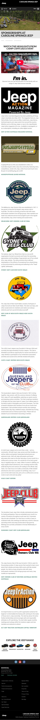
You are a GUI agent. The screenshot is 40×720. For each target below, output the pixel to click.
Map (2, 675)
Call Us (5, 8)
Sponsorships (9, 40)
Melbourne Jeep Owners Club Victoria (15, 221)
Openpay (24, 683)
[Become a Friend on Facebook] (24, 661)
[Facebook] (1, 40)
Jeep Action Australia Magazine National (16, 132)
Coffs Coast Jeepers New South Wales (15, 360)
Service (3, 683)
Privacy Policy (25, 694)
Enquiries (24, 688)
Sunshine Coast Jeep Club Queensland (15, 530)
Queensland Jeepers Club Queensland (15, 417)
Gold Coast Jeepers (8, 478)
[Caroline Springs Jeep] (6, 3)
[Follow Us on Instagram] (15, 661)
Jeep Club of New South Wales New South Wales (17, 314)
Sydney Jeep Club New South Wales (14, 270)
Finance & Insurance (7, 688)
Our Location (25, 686)
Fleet (3, 691)
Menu (35, 8)
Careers (24, 696)
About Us (4, 696)
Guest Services (5, 707)
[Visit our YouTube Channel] (20, 661)
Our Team (4, 702)
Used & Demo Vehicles (7, 681)
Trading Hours (12, 675)
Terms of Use (25, 691)
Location (14, 8)
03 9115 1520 (9, 673)
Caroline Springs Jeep (28, 2)
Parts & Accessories (7, 686)
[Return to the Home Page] (4, 715)
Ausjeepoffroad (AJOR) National (13, 174)
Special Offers (25, 681)
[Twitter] (2, 40)
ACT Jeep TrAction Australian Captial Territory (19, 628)
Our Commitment (6, 699)
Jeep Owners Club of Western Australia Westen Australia (19, 578)
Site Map (24, 699)
